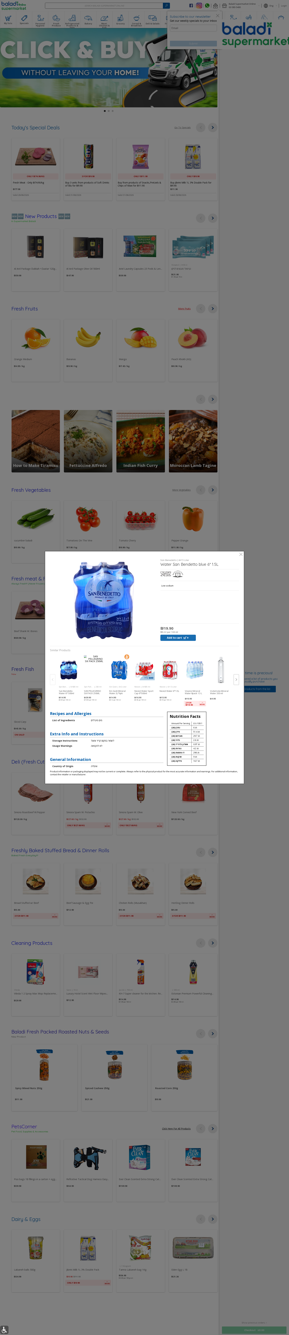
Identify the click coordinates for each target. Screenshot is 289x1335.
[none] (69, 676)
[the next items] (236, 679)
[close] (241, 555)
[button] (104, 600)
